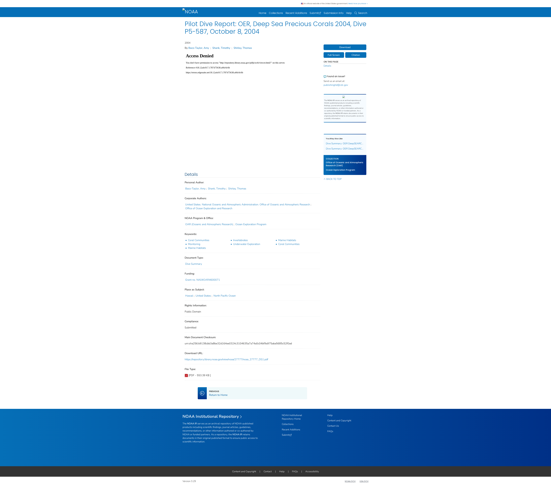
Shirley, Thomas (243, 48)
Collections (276, 13)
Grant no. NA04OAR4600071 (202, 280)
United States (203, 295)
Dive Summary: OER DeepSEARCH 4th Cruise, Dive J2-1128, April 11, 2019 (345, 148)
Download (345, 47)
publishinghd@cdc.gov (336, 85)
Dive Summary (193, 264)
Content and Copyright (339, 420)
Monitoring (194, 244)
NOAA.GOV (350, 481)
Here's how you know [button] (357, 3)
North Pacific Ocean (225, 295)
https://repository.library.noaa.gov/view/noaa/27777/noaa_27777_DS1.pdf (226, 359)
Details (327, 65)
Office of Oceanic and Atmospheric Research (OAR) (344, 164)
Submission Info (334, 13)
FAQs (330, 431)
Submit (314, 13)
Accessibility (312, 471)
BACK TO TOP (334, 179)
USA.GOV (364, 481)
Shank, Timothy (221, 48)
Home (262, 13)
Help (349, 13)
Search (362, 13)
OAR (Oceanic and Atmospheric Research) (209, 224)
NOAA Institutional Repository (211, 416)
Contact (268, 471)
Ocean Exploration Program (250, 224)
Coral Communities (198, 240)
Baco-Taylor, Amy (198, 48)
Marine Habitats (287, 240)
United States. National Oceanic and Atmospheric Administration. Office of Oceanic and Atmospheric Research (247, 204)
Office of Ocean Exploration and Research (208, 208)
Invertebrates (240, 240)
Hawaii (189, 295)
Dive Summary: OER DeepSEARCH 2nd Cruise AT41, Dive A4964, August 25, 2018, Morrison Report (345, 143)
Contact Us (333, 425)
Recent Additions (296, 13)
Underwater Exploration (246, 244)
